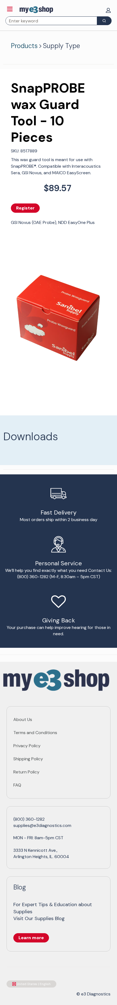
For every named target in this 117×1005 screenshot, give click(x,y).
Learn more (31, 938)
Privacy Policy (27, 746)
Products (24, 46)
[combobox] (49, 21)
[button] (108, 10)
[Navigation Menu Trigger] (9, 9)
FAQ (17, 785)
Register (25, 208)
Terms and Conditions (35, 732)
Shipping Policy (28, 759)
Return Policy (26, 772)
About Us (22, 719)
